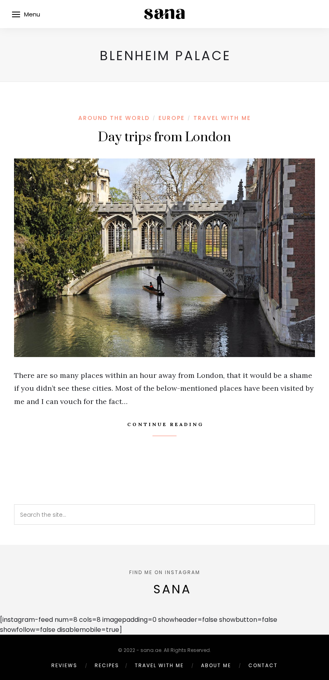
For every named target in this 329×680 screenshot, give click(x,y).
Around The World (114, 118)
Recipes (107, 665)
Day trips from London (164, 137)
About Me (216, 665)
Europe (171, 118)
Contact (263, 665)
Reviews (64, 665)
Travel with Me (222, 118)
